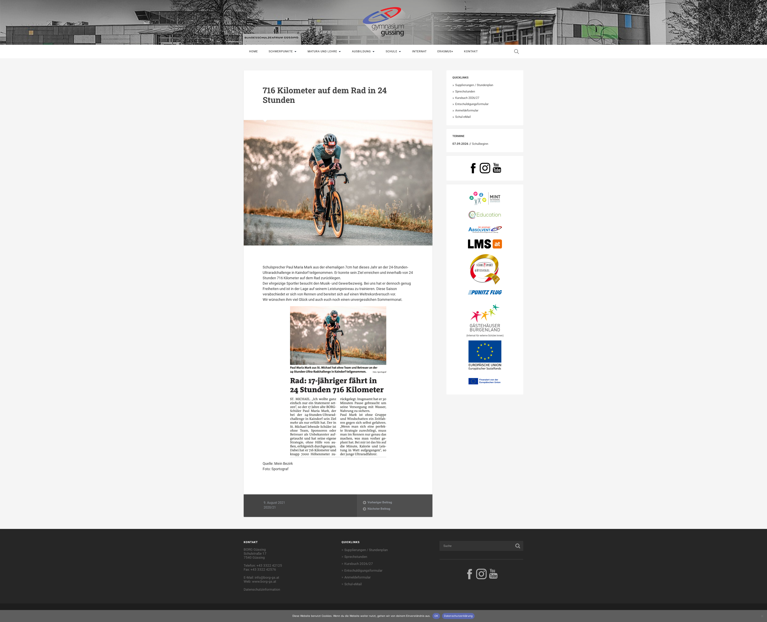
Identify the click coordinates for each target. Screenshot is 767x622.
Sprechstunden (465, 91)
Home (253, 51)
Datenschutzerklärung (458, 615)
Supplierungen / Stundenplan (474, 85)
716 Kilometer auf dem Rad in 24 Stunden (325, 95)
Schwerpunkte (281, 51)
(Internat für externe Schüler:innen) (485, 335)
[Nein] (762, 616)
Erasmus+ (445, 51)
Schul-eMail (463, 117)
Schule (391, 51)
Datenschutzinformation (262, 589)
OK (436, 615)
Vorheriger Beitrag (380, 502)
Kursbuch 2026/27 (467, 98)
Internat (419, 51)
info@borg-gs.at (267, 577)
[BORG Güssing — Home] (383, 22)
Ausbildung (361, 51)
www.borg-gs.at (264, 581)
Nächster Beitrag (379, 509)
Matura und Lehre (322, 51)
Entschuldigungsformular (472, 104)
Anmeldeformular (466, 110)
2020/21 (270, 507)
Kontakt (471, 51)
